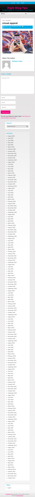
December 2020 (12, 282)
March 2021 (11, 275)
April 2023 (10, 221)
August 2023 (11, 214)
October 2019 (11, 312)
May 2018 (10, 349)
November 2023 (12, 208)
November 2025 (12, 155)
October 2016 (11, 391)
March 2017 (11, 380)
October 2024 (11, 184)
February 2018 (12, 356)
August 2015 (11, 421)
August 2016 (11, 395)
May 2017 (10, 375)
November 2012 (12, 476)
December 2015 (12, 412)
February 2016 (12, 408)
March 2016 (11, 406)
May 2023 (10, 218)
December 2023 (12, 205)
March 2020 (11, 301)
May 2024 (10, 195)
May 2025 (10, 168)
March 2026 (11, 147)
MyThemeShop (19, 495)
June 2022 (10, 242)
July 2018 (10, 345)
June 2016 (10, 399)
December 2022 (12, 229)
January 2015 (11, 436)
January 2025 (11, 177)
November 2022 (12, 232)
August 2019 (11, 317)
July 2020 (10, 293)
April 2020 (10, 299)
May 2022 (10, 245)
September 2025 (12, 160)
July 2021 (10, 266)
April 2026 (10, 144)
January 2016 (11, 410)
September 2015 (12, 419)
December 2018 (12, 334)
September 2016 (12, 393)
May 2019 (10, 323)
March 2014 (11, 458)
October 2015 (11, 417)
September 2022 (12, 236)
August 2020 (11, 290)
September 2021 (12, 262)
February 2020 (12, 303)
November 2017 (12, 362)
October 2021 (11, 260)
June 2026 (10, 140)
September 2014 (12, 445)
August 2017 (11, 369)
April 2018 (10, 351)
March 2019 (11, 327)
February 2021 (12, 277)
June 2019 (10, 321)
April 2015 (10, 430)
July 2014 (10, 449)
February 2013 (12, 469)
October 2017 (11, 364)
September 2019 (12, 314)
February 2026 (12, 149)
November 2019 (12, 310)
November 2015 (12, 415)
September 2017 (12, 367)
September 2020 (12, 288)
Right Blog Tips (17, 7)
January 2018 (11, 358)
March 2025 (11, 173)
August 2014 (11, 447)
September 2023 (12, 212)
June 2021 (10, 269)
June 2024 (10, 192)
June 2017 (10, 373)
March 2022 (11, 249)
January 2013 (11, 471)
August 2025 (11, 162)
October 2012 (11, 478)
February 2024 (12, 201)
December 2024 (12, 179)
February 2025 (12, 175)
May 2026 (10, 142)
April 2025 (10, 171)
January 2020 (11, 306)
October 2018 (11, 338)
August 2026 (11, 136)
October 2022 (11, 234)
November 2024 (12, 181)
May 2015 (10, 428)
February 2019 (12, 330)
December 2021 (12, 256)
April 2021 (10, 273)
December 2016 (12, 386)
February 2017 (12, 382)
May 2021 (10, 271)
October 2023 (11, 210)
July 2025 (10, 164)
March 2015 (11, 432)
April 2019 (10, 325)
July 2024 (10, 190)
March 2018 (11, 354)
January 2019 (11, 332)
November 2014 (12, 441)
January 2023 (11, 227)
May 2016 (10, 401)
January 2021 (11, 279)
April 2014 (10, 456)
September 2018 (12, 340)
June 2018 (10, 347)
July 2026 (10, 138)
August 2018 (11, 343)
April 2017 (10, 377)
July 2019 (10, 319)
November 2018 (12, 336)
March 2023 (11, 223)
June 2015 (10, 425)
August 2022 (11, 238)
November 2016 (12, 388)
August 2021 (11, 264)
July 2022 (10, 240)
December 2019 (12, 308)
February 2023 (12, 225)
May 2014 (10, 454)
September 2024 (12, 186)
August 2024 (11, 188)
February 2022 (12, 251)
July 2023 (10, 216)
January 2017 (11, 384)
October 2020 (11, 286)
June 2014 (10, 452)
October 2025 (11, 158)
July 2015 (10, 423)
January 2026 (11, 151)
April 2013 (10, 465)
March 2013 (11, 467)
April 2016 (10, 404)
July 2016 (10, 397)
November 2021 (12, 258)
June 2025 (10, 166)
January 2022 (11, 253)
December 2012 (12, 473)
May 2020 (10, 297)
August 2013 (11, 460)
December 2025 (12, 153)
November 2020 (12, 284)
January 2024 (11, 203)
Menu (3, 13)
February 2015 (12, 434)
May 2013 (10, 462)
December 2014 (12, 438)
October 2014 (11, 443)
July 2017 (10, 371)
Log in (9, 487)
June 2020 (10, 295)
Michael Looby (7, 26)
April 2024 (10, 197)
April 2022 (10, 247)
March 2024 (11, 199)
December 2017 (12, 360)
